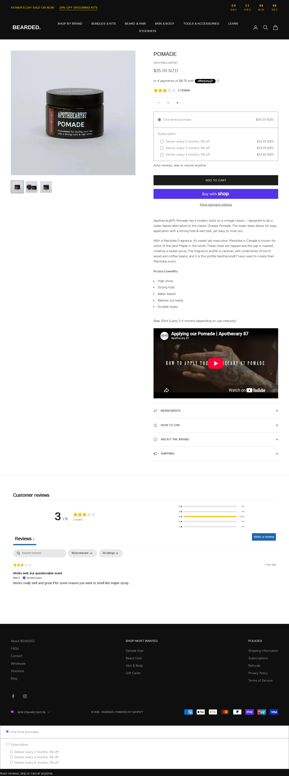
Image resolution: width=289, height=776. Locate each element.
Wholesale (18, 664)
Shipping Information (263, 651)
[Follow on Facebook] (13, 696)
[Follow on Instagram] (25, 696)
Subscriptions (258, 658)
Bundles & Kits (103, 23)
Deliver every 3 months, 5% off (36, 757)
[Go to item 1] (17, 187)
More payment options (216, 205)
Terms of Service (260, 680)
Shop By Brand (70, 23)
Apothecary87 (165, 62)
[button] (211, 506)
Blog (14, 678)
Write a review (264, 537)
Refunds (254, 666)
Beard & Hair (135, 23)
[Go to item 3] (46, 187)
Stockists (147, 31)
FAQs (15, 648)
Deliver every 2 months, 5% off (36, 752)
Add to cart (215, 180)
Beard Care (134, 658)
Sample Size (134, 651)
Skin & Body (164, 23)
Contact (16, 656)
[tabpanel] (144, 578)
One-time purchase (23, 732)
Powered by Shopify (129, 712)
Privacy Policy (258, 673)
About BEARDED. (23, 641)
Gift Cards (133, 673)
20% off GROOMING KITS (78, 7)
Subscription (18, 744)
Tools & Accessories (201, 23)
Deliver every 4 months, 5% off (36, 763)
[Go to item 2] (31, 187)
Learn (233, 23)
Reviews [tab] (25, 538)
